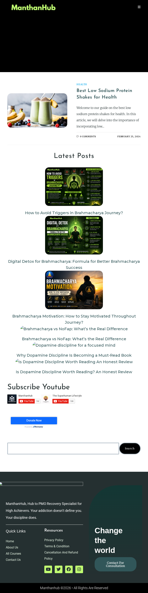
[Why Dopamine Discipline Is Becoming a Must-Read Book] (74, 345)
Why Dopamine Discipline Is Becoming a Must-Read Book (74, 355)
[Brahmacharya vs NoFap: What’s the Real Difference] (74, 328)
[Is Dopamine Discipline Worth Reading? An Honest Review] (74, 361)
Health (82, 84)
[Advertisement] (74, 43)
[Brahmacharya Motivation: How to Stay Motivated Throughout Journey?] (74, 290)
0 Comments (88, 136)
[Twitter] (58, 569)
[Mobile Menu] (139, 7)
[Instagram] (79, 569)
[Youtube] (48, 569)
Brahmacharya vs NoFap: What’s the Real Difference (74, 339)
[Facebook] (69, 569)
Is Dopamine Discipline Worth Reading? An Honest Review (74, 372)
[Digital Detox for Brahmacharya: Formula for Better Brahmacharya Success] (74, 235)
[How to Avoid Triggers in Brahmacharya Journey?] (74, 186)
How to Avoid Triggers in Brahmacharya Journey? (74, 213)
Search (130, 448)
